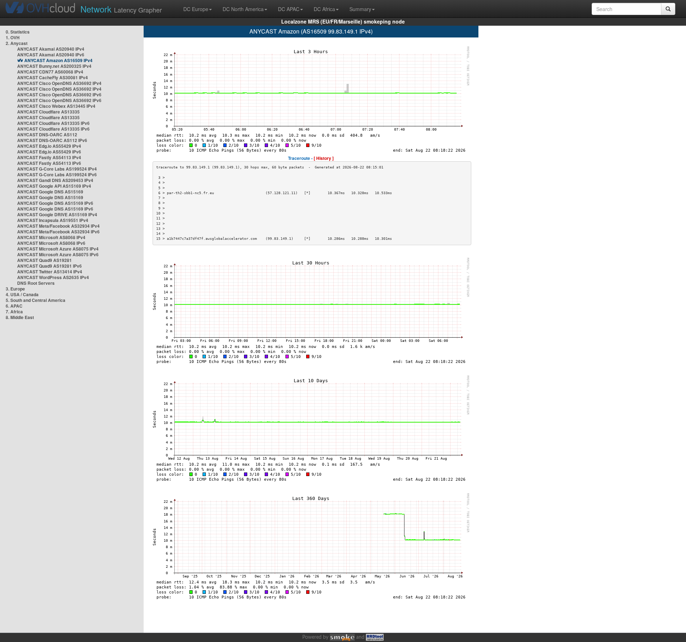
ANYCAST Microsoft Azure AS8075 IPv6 (58, 254)
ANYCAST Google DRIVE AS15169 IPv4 (57, 214)
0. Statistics (18, 32)
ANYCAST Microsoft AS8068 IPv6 (51, 243)
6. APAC (14, 306)
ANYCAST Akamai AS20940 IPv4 (50, 49)
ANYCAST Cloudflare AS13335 (48, 111)
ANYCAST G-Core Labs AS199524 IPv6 (57, 174)
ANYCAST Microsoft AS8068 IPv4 (51, 237)
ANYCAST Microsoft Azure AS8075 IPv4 (58, 249)
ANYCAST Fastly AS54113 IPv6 (49, 163)
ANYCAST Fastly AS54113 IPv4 (49, 157)
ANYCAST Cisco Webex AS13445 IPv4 (56, 106)
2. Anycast (17, 43)
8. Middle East (20, 317)
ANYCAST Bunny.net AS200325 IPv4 (54, 66)
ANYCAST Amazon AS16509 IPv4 (58, 60)
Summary (360, 8)
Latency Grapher (121, 8)
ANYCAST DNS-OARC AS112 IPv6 (52, 140)
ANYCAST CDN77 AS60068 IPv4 (50, 72)
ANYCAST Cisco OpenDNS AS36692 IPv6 (59, 94)
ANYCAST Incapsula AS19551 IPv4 (52, 220)
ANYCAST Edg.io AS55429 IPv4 (49, 146)
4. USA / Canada (22, 294)
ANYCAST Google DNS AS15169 (50, 191)
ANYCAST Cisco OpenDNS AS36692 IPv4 (59, 83)
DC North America (243, 8)
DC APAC (288, 8)
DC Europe (195, 8)
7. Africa (14, 311)
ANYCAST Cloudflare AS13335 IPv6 (53, 123)
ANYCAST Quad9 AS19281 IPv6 (49, 266)
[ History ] (324, 158)
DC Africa (324, 8)
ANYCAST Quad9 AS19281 (44, 260)
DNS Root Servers (36, 283)
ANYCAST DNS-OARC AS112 (47, 134)
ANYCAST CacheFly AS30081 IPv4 (52, 77)
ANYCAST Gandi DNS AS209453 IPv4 (55, 180)
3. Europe (15, 288)
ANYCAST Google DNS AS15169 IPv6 (55, 203)
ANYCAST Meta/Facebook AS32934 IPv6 (58, 231)
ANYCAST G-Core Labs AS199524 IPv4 (57, 169)
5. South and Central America (35, 300)
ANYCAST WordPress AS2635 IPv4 (53, 277)
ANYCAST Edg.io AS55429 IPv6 (49, 151)
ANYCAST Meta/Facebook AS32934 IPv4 (58, 226)
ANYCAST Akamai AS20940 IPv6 (50, 54)
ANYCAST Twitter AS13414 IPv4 (49, 271)
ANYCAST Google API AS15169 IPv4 (54, 186)
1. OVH (13, 37)
